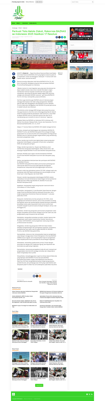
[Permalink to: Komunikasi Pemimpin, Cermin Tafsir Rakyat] (39, 334)
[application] (81, 33)
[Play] (72, 38)
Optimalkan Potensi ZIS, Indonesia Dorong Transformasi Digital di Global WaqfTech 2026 (51, 297)
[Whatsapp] (65, 37)
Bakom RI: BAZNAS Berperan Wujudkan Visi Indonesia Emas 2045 (51, 301)
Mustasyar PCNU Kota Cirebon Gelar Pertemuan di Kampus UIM (20, 326)
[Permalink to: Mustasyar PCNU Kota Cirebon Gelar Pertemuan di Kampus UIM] (20, 319)
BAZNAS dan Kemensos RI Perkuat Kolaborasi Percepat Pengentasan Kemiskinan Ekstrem (51, 292)
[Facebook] (34, 276)
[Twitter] (37, 276)
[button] (92, 2)
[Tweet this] (59, 37)
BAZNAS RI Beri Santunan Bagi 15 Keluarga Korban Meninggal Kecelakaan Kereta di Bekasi (20, 341)
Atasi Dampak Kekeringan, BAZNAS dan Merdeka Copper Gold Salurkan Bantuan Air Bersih (48, 282)
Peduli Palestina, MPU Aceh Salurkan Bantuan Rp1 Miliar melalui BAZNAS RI (56, 326)
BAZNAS (20, 269)
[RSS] (40, 276)
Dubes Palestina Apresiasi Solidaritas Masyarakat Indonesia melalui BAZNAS (25, 292)
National (14, 37)
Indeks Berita (37, 398)
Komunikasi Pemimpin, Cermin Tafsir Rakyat (38, 341)
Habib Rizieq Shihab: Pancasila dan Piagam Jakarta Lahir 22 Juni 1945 (57, 341)
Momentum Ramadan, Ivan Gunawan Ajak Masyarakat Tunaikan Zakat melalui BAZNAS (51, 306)
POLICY (17, 37)
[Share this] (57, 37)
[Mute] (88, 38)
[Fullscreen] (91, 38)
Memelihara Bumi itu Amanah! (24, 280)
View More (39, 385)
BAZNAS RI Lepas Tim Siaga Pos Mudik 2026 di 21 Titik (24, 306)
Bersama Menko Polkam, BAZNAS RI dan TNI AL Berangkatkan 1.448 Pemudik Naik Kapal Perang (24, 301)
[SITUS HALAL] (18, 12)
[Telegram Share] (62, 37)
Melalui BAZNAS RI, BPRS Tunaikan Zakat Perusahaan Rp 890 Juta (22, 297)
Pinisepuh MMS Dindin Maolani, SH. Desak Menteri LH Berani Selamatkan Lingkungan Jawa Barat (38, 326)
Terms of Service (28, 398)
